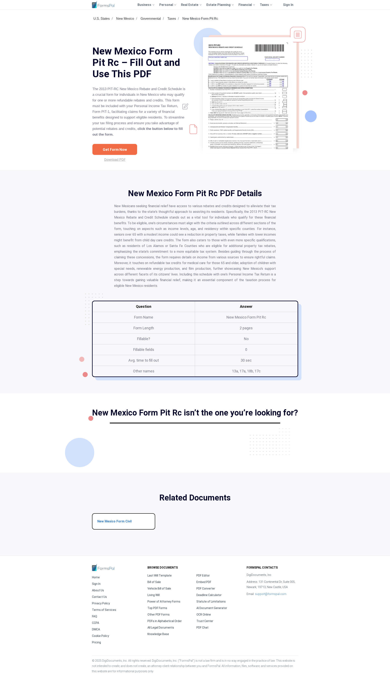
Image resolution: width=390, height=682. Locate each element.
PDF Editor (203, 575)
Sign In (288, 5)
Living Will (153, 595)
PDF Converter (205, 588)
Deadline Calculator (209, 595)
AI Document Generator (211, 608)
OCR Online (203, 614)
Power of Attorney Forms (163, 601)
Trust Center (204, 621)
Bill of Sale (154, 582)
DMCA (96, 629)
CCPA (95, 622)
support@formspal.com (270, 594)
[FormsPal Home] (103, 567)
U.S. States (101, 18)
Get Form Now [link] (115, 149)
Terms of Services (104, 609)
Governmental (151, 18)
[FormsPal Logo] (103, 4)
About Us (98, 590)
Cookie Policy (100, 635)
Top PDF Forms (157, 608)
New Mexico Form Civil (114, 521)
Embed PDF (203, 582)
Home (96, 577)
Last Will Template (159, 575)
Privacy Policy (101, 603)
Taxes (171, 18)
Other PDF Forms (158, 614)
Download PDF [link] (115, 160)
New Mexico (125, 18)
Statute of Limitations (211, 601)
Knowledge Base (158, 634)
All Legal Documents (160, 627)
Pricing (96, 642)
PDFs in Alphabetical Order (164, 621)
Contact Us (99, 596)
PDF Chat (202, 627)
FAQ (94, 616)
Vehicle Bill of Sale (159, 588)
